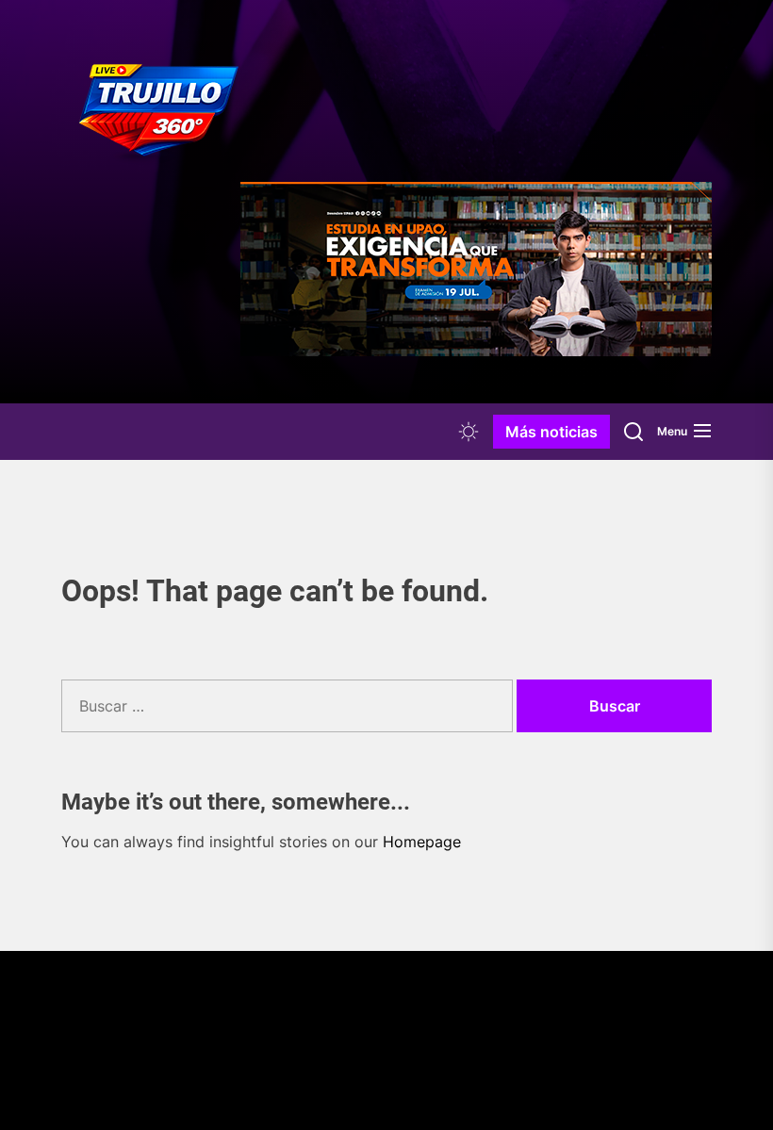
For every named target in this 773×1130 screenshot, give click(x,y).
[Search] (633, 432)
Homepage (422, 841)
